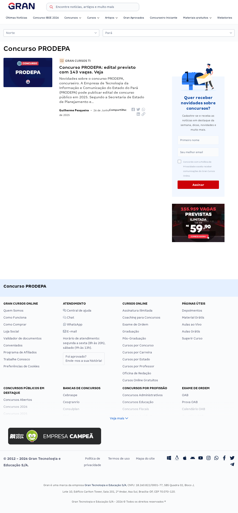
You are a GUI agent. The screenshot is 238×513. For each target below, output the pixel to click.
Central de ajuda (78, 310)
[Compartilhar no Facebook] (133, 110)
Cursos (91, 17)
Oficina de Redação (136, 373)
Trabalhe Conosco (16, 359)
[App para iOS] (184, 458)
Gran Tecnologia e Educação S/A (105, 485)
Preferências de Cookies (21, 366)
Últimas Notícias (16, 17)
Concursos (71, 17)
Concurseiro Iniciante (163, 17)
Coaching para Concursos (141, 317)
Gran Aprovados (133, 17)
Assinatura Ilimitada (137, 310)
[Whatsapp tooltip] (216, 458)
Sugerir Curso (192, 338)
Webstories (224, 17)
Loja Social (11, 331)
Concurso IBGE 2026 (46, 17)
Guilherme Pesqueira (74, 110)
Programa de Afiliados (20, 352)
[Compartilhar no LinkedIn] (138, 114)
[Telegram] (232, 465)
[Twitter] (232, 458)
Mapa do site (145, 458)
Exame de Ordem (135, 324)
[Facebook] (224, 458)
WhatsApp (74, 324)
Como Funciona (14, 317)
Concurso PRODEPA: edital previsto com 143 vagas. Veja (97, 69)
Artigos (109, 17)
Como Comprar (14, 324)
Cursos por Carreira (137, 352)
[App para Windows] (169, 458)
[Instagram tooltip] (208, 458)
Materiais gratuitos (195, 17)
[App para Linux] (177, 458)
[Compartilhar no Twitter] (138, 110)
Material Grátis (193, 317)
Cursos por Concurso (138, 345)
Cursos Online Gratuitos (140, 380)
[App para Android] (192, 458)
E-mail (71, 331)
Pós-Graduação (134, 338)
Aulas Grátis (191, 331)
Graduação (130, 331)
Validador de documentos (22, 338)
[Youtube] (200, 458)
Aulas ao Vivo (192, 324)
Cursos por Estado (136, 359)
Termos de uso (119, 458)
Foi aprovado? (84, 358)
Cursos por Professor (138, 366)
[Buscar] (51, 7)
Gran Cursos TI (77, 60)
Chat (70, 317)
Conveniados (13, 345)
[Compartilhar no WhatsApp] (143, 110)
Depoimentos (192, 310)
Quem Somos (13, 310)
